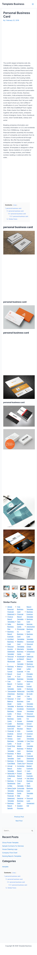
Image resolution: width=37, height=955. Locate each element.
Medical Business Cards (30, 751)
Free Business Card (20, 609)
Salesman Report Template (30, 659)
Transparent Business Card (11, 693)
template (5, 867)
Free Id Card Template (20, 783)
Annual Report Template (10, 768)
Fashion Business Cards (20, 686)
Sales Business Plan (10, 626)
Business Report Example (10, 634)
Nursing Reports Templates (11, 856)
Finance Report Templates (11, 619)
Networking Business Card (11, 776)
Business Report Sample (10, 805)
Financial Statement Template (30, 758)
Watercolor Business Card (21, 693)
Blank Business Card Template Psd (30, 791)
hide (15, 205)
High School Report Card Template (20, 736)
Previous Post (19, 817)
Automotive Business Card (31, 629)
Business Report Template (10, 756)
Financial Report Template (20, 616)
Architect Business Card (10, 641)
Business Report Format (10, 668)
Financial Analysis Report (10, 733)
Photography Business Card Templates (20, 634)
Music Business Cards (20, 716)
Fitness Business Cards (10, 741)
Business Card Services (30, 621)
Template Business (13, 3)
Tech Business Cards (20, 624)
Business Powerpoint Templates (31, 708)
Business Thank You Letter (30, 666)
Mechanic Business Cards (20, 651)
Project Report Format (19, 776)
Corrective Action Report (20, 768)
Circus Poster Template (10, 843)
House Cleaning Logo (9, 849)
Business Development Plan (11, 783)
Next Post (19, 821)
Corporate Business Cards (20, 790)
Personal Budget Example (30, 766)
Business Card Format (30, 683)
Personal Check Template (30, 646)
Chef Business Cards (20, 701)
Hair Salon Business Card (30, 780)
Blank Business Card (20, 756)
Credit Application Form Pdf (11, 726)
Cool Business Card (20, 679)
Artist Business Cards (10, 718)
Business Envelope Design (20, 708)
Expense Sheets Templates (30, 736)
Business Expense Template (30, 614)
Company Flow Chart (9, 853)
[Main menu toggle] (33, 4)
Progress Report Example (30, 728)
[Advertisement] (18, 41)
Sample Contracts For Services (13, 846)
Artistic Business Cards (10, 711)
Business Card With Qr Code (30, 691)
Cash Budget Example (30, 773)
